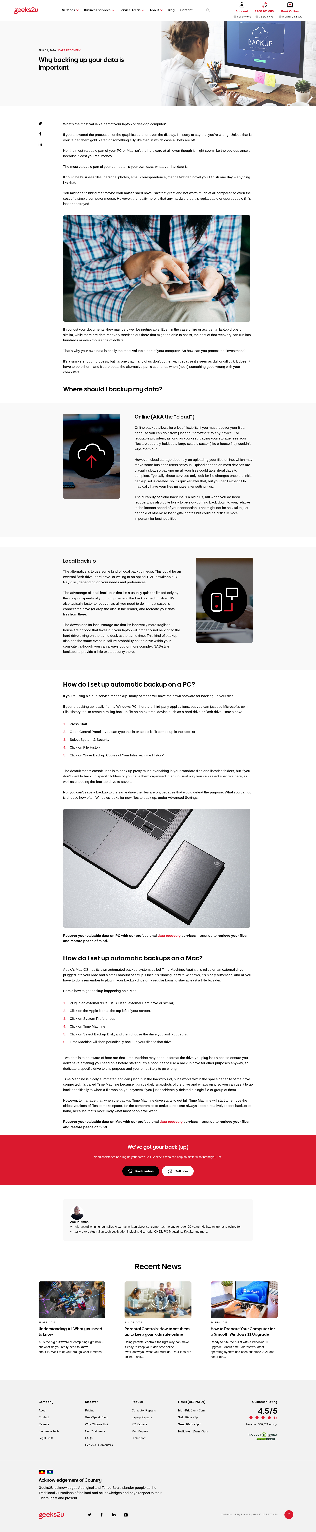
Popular (138, 1402)
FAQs (89, 1438)
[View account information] (235, 16)
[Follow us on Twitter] (89, 1514)
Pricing (89, 1410)
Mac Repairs (140, 1431)
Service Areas (130, 10)
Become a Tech (49, 1431)
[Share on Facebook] (42, 133)
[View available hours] (257, 16)
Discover (91, 1402)
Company (46, 1402)
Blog (171, 10)
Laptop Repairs (142, 1417)
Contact (186, 10)
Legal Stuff (46, 1438)
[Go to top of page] (289, 1514)
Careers (44, 1424)
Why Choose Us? (96, 1424)
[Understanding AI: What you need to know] (72, 1299)
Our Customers (95, 1431)
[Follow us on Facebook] (101, 1514)
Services (68, 10)
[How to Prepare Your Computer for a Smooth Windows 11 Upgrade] (244, 1299)
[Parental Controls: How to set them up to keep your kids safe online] (158, 1299)
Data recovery (69, 50)
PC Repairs (139, 1424)
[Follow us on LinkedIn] (114, 1514)
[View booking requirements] (280, 16)
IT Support (139, 1438)
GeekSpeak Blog (96, 1417)
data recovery (169, 936)
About (154, 10)
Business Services (97, 10)
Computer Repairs (144, 1410)
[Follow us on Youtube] (126, 1514)
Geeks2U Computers (99, 1445)
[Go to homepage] (26, 10)
